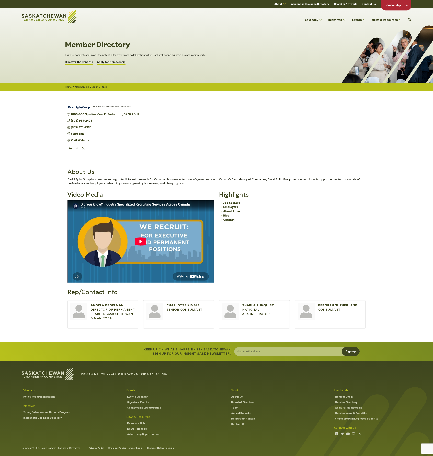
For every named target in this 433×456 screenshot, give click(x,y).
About (278, 3)
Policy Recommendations (39, 396)
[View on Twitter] (83, 150)
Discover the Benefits (79, 61)
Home (68, 86)
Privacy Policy (96, 447)
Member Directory (346, 402)
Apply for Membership (111, 61)
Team (234, 407)
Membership (393, 5)
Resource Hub (136, 423)
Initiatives (335, 20)
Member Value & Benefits (351, 413)
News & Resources (385, 20)
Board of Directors (243, 402)
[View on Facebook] (77, 150)
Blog (226, 215)
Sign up (351, 351)
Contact (228, 219)
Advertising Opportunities (143, 434)
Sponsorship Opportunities (144, 407)
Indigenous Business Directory (310, 3)
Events (357, 20)
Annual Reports (241, 413)
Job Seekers (231, 202)
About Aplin (231, 211)
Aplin (95, 86)
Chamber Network (345, 3)
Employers (230, 207)
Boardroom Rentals (243, 418)
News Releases (137, 428)
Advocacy (311, 20)
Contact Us (369, 3)
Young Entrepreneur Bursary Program (46, 412)
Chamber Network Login (160, 447)
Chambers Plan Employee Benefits (356, 418)
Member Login (344, 396)
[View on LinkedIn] (70, 150)
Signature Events (138, 402)
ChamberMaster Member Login (125, 447)
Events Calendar (137, 396)
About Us (237, 396)
